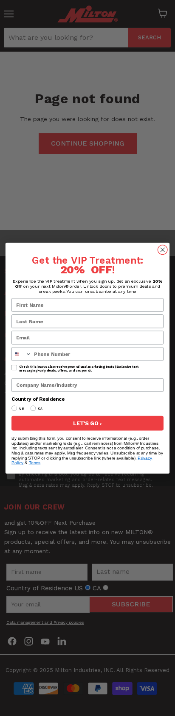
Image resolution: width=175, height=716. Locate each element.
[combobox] (21, 354)
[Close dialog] (162, 250)
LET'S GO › (87, 423)
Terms (35, 462)
